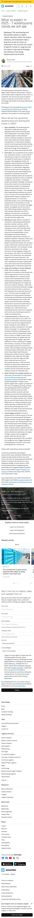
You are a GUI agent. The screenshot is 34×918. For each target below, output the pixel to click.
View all (3, 780)
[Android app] (20, 864)
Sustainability (5, 842)
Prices (3, 706)
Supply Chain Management (17, 530)
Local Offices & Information (10, 723)
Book (3, 709)
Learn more (17, 515)
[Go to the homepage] (8, 871)
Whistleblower (5, 883)
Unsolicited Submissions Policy (11, 899)
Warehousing (5, 749)
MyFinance (4, 806)
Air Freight (4, 751)
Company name (6, 630)
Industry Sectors (6, 792)
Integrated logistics (22, 11)
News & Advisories (7, 789)
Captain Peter (5, 814)
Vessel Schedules (6, 714)
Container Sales (6, 837)
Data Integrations (6, 811)
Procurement (5, 834)
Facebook (6, 858)
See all (17, 544)
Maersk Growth (6, 848)
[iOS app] (7, 864)
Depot (3, 765)
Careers (3, 826)
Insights (3, 794)
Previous (3, 583)
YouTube (10, 858)
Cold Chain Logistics (7, 760)
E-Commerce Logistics (8, 754)
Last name (4, 613)
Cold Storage (5, 768)
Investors (4, 831)
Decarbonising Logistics (8, 774)
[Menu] (30, 6)
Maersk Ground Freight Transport (11, 771)
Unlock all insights (17, 915)
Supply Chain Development (17, 527)
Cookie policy (5, 890)
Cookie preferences (7, 893)
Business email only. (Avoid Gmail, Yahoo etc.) (13, 627)
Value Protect (5, 777)
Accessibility (5, 845)
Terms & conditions (7, 880)
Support (22, 6)
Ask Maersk (18, 6)
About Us (4, 829)
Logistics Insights (11, 11)
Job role (3, 640)
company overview (16, 668)
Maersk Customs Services (9, 740)
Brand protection (6, 896)
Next (31, 583)
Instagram (17, 858)
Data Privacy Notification (9, 887)
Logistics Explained (7, 797)
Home (3, 11)
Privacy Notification (19, 686)
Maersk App (5, 809)
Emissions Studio (6, 817)
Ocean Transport (6, 738)
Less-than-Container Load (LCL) (11, 757)
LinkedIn (2, 858)
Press (3, 840)
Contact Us (4, 729)
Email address (5, 621)
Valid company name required (9, 637)
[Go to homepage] (7, 6)
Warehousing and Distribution (17, 533)
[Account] (26, 6)
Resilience (6, 567)
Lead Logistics (5, 746)
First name (4, 606)
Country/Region (6, 648)
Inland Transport (6, 743)
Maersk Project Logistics (8, 763)
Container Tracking (7, 712)
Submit (17, 690)
